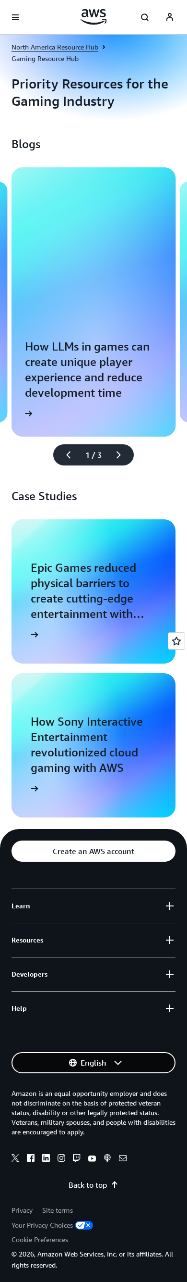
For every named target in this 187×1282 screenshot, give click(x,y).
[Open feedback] (176, 641)
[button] (93, 851)
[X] (15, 1159)
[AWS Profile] (169, 17)
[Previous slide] (64, 454)
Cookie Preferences (40, 1239)
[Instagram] (61, 1159)
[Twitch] (77, 1159)
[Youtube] (92, 1159)
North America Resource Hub (55, 47)
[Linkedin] (46, 1159)
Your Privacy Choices (42, 1225)
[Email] (123, 1159)
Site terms (57, 1210)
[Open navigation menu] (15, 17)
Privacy (22, 1210)
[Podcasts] (107, 1159)
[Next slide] (123, 454)
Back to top (88, 1185)
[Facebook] (31, 1159)
